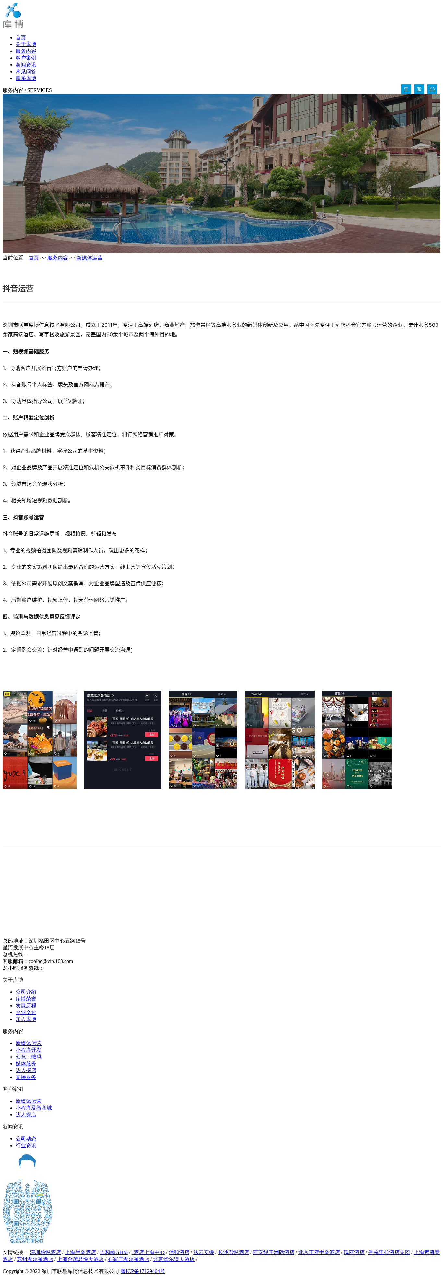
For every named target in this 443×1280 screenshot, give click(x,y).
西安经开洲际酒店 (273, 1252)
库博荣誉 (26, 998)
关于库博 (26, 44)
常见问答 (26, 71)
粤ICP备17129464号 (143, 1271)
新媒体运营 (89, 257)
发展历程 (26, 1005)
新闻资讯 (26, 64)
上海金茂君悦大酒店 (80, 1259)
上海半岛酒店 (80, 1252)
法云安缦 (203, 1252)
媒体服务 (26, 1063)
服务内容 (26, 51)
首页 (21, 37)
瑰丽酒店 (354, 1252)
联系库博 (26, 78)
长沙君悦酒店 (233, 1252)
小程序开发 (29, 1050)
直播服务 (26, 1077)
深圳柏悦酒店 (45, 1252)
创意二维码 (29, 1056)
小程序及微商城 (34, 1108)
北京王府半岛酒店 (319, 1252)
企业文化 (26, 1012)
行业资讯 (26, 1145)
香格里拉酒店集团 (389, 1252)
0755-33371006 (45, 954)
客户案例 (26, 58)
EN (432, 88)
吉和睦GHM (114, 1252)
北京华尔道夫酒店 (174, 1259)
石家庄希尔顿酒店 (128, 1259)
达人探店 (26, 1070)
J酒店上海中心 (148, 1252)
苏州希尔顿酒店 (35, 1259)
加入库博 (26, 1019)
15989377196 (58, 968)
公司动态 (26, 1138)
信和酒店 (179, 1252)
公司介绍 (26, 992)
